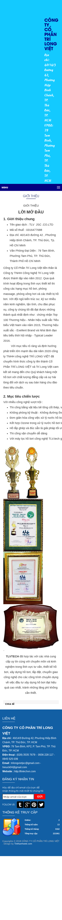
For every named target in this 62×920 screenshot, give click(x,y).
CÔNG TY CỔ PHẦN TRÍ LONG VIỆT (51, 34)
